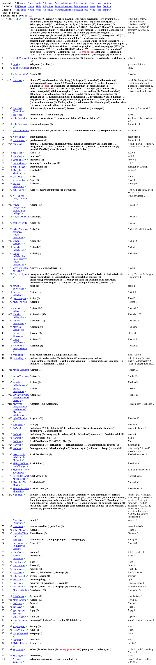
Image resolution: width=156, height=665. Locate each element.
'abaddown (21, 130)
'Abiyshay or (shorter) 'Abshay (21, 398)
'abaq (17, 569)
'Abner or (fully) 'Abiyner (20, 546)
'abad (17, 80)
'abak (18, 424)
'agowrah (20, 633)
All (16, 6)
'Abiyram (21, 369)
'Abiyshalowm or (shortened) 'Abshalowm (20, 409)
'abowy (19, 160)
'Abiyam (20, 302)
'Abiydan (21, 216)
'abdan (19, 137)
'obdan (19, 140)
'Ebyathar (20, 418)
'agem (18, 655)
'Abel (17, 441)
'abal (17, 428)
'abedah (19, 118)
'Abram (19, 600)
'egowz (19, 626)
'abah (17, 144)
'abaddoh (20, 124)
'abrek (18, 596)
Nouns (31, 3)
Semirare (107, 3)
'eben (18, 495)
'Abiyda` (20, 223)
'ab (15, 19)
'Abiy (17, 176)
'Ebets (18, 562)
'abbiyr (18, 358)
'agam (18, 649)
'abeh (17, 152)
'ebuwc (19, 163)
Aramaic (68, 3)
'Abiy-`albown (20, 347)
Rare (99, 3)
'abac (17, 552)
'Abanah (19, 530)
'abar (17, 579)
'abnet (18, 539)
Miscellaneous (81, 3)
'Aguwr (19, 630)
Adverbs (59, 3)
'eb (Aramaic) (21, 67)
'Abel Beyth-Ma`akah (19, 457)
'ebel (17, 445)
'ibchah (19, 167)
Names (22, 3)
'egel (17, 639)
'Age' (17, 607)
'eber (17, 583)
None (92, 3)
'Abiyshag (21, 376)
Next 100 (27, 15)
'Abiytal (19, 298)
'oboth (17, 603)
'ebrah (18, 586)
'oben (18, 526)
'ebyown (21, 274)
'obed (17, 114)
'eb (15, 64)
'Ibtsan (19, 565)
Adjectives (48, 3)
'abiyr (18, 354)
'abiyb (18, 190)
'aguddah (20, 620)
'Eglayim (20, 643)
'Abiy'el (19, 180)
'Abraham (21, 590)
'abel (17, 434)
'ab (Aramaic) (21, 58)
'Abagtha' (20, 74)
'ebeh (17, 156)
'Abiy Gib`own (20, 197)
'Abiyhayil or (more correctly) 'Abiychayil (20, 259)
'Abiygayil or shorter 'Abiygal (19, 209)
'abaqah (19, 576)
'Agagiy (19, 616)
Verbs (38, 3)
